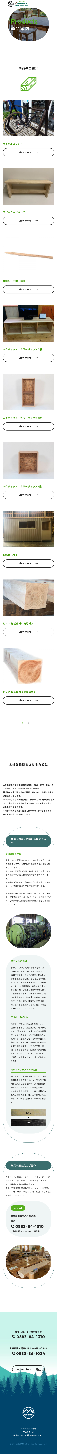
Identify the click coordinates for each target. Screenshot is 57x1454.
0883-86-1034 (30, 1353)
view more (25, 152)
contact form (24, 1369)
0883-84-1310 (29, 1226)
